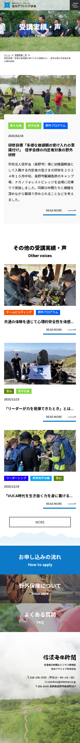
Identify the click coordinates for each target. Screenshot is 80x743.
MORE (40, 522)
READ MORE (54, 210)
